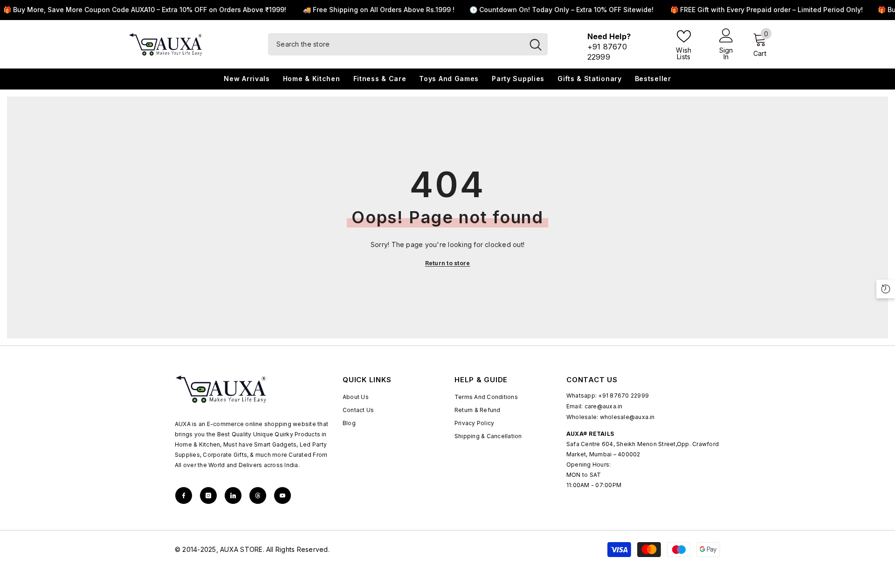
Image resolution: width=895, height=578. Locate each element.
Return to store (447, 263)
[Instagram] (208, 495)
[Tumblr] (258, 495)
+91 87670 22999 (623, 395)
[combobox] (395, 44)
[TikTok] (233, 495)
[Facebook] (184, 495)
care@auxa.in (604, 406)
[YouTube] (282, 495)
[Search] (408, 44)
